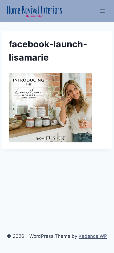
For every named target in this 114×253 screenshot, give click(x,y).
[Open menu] (102, 11)
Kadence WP (93, 236)
